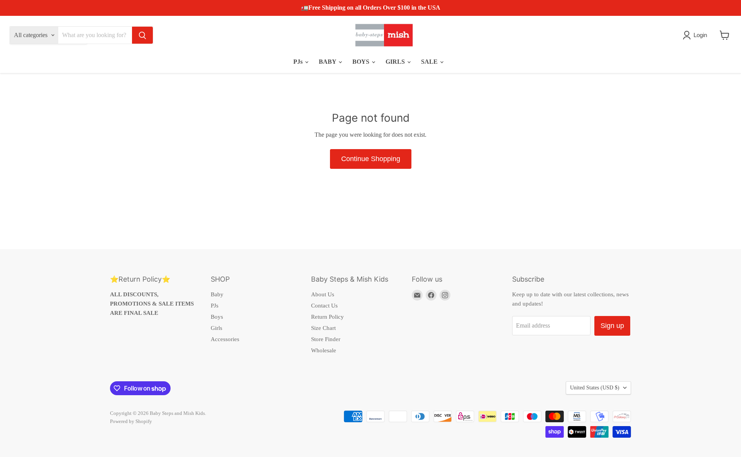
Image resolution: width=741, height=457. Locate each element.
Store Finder (325, 339)
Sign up (612, 326)
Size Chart (323, 328)
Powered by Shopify (131, 421)
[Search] (142, 35)
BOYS (361, 61)
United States (594, 388)
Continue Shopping (370, 159)
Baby (217, 294)
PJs (298, 61)
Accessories (225, 339)
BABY (328, 61)
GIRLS (396, 61)
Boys (217, 317)
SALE (430, 61)
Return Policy (327, 317)
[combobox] (95, 35)
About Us (322, 294)
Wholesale (323, 350)
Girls (216, 328)
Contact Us (324, 305)
